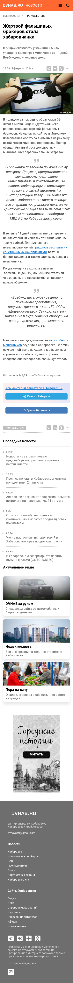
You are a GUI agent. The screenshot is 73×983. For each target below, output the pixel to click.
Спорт (12, 870)
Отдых (12, 898)
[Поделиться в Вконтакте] (55, 68)
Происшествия (36, 16)
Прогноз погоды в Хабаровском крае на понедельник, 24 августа (36, 480)
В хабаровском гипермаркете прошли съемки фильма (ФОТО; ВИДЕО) (34, 558)
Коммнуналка (17, 926)
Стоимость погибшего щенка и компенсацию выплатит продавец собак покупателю (36, 519)
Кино (11, 902)
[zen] (29, 938)
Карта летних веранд (21, 874)
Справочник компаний (22, 907)
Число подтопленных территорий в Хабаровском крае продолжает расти (34, 539)
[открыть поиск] (68, 5)
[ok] (37, 938)
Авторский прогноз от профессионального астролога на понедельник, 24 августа (38, 499)
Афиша (12, 921)
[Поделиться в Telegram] (49, 68)
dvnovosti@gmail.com (21, 832)
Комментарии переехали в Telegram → (33, 388)
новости (34, 5)
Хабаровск (15, 851)
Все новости (11, 16)
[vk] (20, 938)
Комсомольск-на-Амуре (23, 856)
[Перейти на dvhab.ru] (13, 5)
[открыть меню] (60, 5)
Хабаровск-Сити (18, 879)
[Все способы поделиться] (67, 68)
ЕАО (10, 860)
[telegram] (11, 938)
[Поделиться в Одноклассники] (61, 68)
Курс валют (15, 912)
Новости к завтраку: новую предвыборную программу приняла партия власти (33, 460)
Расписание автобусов (22, 916)
